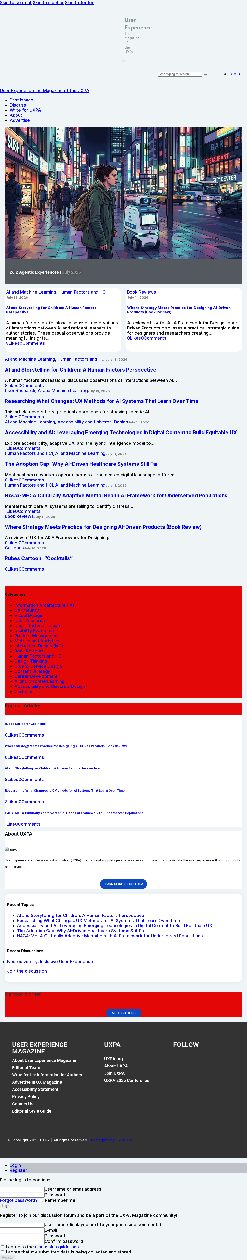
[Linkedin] (210, 1061)
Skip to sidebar (48, 2)
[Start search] (205, 75)
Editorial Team (26, 1067)
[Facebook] (179, 1061)
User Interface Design (37, 625)
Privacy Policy (26, 1096)
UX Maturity (26, 610)
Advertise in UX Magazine (37, 1082)
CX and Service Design (38, 666)
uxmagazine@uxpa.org (112, 1140)
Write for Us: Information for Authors (47, 1074)
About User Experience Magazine (44, 1060)
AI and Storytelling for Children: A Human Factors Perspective (80, 915)
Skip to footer (79, 2)
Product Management (36, 635)
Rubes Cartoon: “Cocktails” (39, 558)
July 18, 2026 (17, 297)
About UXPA (116, 1065)
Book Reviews (141, 291)
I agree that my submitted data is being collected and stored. (68, 1251)
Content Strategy (32, 671)
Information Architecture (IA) (44, 605)
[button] (123, 61)
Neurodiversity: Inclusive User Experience (50, 961)
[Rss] (226, 1061)
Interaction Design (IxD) (38, 645)
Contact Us (22, 1103)
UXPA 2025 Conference (126, 1080)
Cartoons (14, 547)
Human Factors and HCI (83, 291)
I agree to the (42, 1246)
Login (15, 1165)
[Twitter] (195, 1061)
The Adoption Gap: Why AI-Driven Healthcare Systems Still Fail (81, 930)
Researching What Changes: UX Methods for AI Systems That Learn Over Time (98, 920)
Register (18, 1170)
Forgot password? (19, 1200)
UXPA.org (113, 1058)
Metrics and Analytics (36, 640)
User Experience (138, 23)
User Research (20, 390)
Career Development (36, 676)
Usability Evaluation (34, 630)
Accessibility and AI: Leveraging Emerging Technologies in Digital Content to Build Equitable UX (114, 925)
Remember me (59, 1200)
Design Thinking (30, 661)
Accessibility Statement (35, 1089)
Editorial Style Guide (31, 1111)
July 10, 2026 (35, 548)
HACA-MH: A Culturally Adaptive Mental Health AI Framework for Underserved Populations (110, 935)
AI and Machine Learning (31, 291)
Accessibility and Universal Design (92, 421)
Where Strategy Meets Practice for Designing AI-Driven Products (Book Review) (103, 527)
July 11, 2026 (137, 297)
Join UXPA (114, 1073)
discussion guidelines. (57, 1246)
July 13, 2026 (99, 391)
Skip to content (16, 2)
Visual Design (28, 615)
